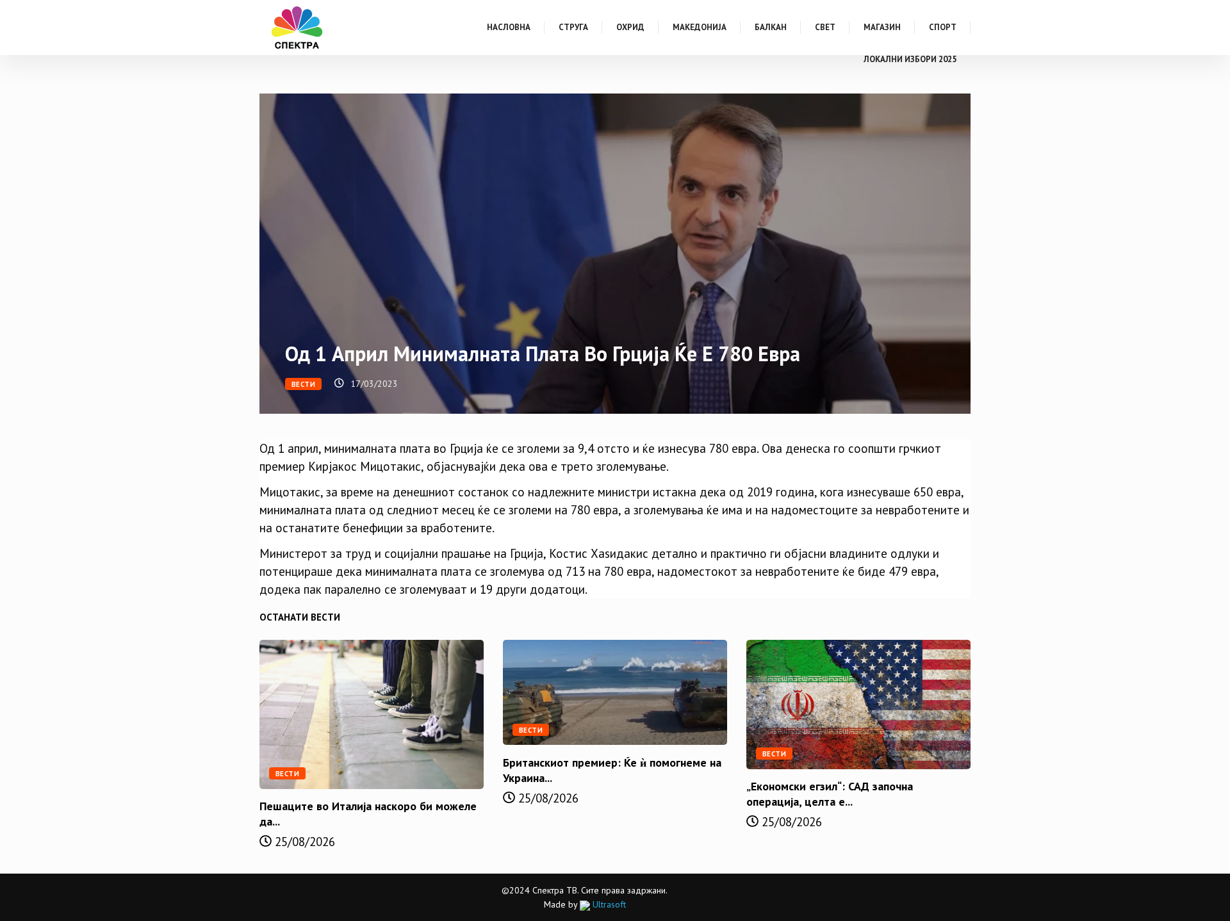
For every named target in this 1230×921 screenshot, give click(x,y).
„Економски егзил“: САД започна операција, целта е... (829, 794)
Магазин (882, 27)
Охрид (630, 27)
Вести (303, 384)
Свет (825, 27)
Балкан (771, 27)
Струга (573, 27)
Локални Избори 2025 (910, 59)
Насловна (508, 27)
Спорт (942, 27)
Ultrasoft (608, 904)
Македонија (699, 27)
